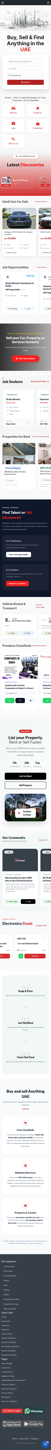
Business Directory (9, 1389)
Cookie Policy (7, 1372)
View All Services (39, 606)
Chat (13, 633)
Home (3, 1317)
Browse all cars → (42, 201)
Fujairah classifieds (9, 1355)
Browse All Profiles (38, 381)
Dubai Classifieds (8, 1338)
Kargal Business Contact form (13, 1380)
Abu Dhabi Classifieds (10, 1346)
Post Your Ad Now (27, 358)
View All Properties (39, 436)
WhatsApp (13, 309)
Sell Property (25, 785)
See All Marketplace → (40, 646)
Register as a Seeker (17, 584)
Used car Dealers (8, 1384)
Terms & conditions (9, 1401)
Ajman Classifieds (8, 1350)
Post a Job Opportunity (18, 555)
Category (34, 1438)
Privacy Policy (7, 1393)
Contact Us (6, 1367)
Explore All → (44, 840)
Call (28, 309)
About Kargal (6, 1363)
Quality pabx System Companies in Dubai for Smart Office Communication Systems (20, 688)
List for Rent (25, 776)
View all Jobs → (43, 267)
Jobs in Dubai (6, 1334)
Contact (18, 956)
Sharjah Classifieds (8, 1342)
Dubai (7, 626)
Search (26, 82)
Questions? (5, 1397)
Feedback (5, 1329)
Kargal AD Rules (8, 1376)
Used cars (5, 1325)
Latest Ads (5, 1321)
